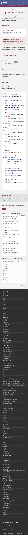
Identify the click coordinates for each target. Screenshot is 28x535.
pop (3, 419)
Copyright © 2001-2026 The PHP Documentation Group (11, 524)
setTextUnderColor (7, 505)
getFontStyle (6, 335)
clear (4, 302)
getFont (4, 328)
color (4, 306)
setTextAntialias (6, 494)
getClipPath (5, 317)
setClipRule (5, 446)
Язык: (14, 10)
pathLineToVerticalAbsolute (9, 405)
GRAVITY (16, 62)
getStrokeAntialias (7, 340)
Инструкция (5, 199)
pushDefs (5, 430)
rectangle (5, 433)
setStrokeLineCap (7, 482)
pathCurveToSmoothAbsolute (9, 389)
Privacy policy (18, 533)
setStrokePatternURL (8, 489)
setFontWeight (6, 467)
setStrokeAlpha (6, 473)
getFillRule (5, 326)
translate (5, 514)
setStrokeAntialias (7, 475)
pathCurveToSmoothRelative (9, 390)
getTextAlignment (7, 356)
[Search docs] (22, 2)
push (4, 426)
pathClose (5, 376)
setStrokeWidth (6, 491)
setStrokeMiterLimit (7, 485)
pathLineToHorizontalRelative (10, 401)
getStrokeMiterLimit (7, 351)
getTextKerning (6, 367)
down (5, 213)
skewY (4, 512)
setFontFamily (6, 460)
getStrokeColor (6, 342)
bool (11, 34)
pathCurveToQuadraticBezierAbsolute (11, 380)
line (3, 372)
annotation (5, 295)
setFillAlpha (5, 449)
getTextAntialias (6, 358)
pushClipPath (6, 428)
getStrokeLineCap (7, 347)
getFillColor (5, 322)
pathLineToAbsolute (7, 397)
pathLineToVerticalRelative (9, 406)
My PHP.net (6, 529)
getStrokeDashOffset (8, 346)
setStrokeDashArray (7, 478)
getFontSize (5, 331)
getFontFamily (6, 329)
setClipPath (5, 444)
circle (4, 301)
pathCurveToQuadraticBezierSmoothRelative (13, 385)
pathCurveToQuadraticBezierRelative (11, 381)
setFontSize (5, 462)
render (4, 435)
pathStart (5, 412)
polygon (4, 415)
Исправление (13, 199)
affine (4, 294)
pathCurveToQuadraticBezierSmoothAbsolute (13, 383)
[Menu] (25, 2)
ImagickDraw (6, 291)
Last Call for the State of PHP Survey (14, 6)
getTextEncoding (6, 362)
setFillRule (5, 457)
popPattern (5, 424)
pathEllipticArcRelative (8, 394)
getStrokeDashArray (7, 344)
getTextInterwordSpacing (8, 365)
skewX (4, 510)
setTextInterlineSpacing (8, 500)
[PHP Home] (4, 2)
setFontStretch (6, 464)
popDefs (5, 423)
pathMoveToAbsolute (8, 408)
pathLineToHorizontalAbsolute (10, 399)
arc (3, 297)
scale (4, 442)
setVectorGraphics (7, 507)
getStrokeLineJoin (7, 349)
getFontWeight (6, 337)
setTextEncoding (6, 498)
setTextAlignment (7, 492)
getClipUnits (5, 320)
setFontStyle (6, 466)
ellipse (4, 315)
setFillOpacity (6, 453)
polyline (4, 417)
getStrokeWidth (6, 354)
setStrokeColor (6, 476)
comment (5, 308)
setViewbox (5, 509)
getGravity (5, 338)
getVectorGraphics (7, 371)
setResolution (6, 471)
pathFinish (5, 396)
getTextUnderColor (7, 369)
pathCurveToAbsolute (8, 378)
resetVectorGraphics (7, 437)
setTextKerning (6, 503)
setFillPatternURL (7, 455)
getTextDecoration (7, 360)
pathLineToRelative (7, 403)
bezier (4, 299)
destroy (4, 313)
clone (4, 304)
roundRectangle (6, 441)
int (20, 32)
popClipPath (5, 421)
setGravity (5, 469)
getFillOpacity (6, 324)
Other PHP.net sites (8, 533)
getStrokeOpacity (7, 353)
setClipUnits (5, 448)
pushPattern (6, 432)
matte (4, 374)
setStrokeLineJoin (7, 484)
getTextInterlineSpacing (8, 363)
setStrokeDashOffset (8, 480)
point (4, 414)
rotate (4, 439)
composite (5, 310)
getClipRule (5, 319)
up (2, 258)
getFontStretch (6, 333)
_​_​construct (5, 311)
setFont (4, 458)
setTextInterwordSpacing (8, 501)
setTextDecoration (7, 496)
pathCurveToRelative (7, 387)
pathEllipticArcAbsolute (8, 392)
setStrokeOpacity (7, 487)
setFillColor (5, 451)
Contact (13, 529)
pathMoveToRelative (7, 410)
